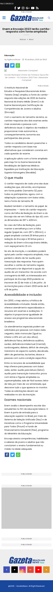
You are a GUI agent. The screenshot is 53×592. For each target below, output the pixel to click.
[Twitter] (18, 8)
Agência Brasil (13, 59)
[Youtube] (32, 8)
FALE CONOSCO (6, 3)
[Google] (28, 8)
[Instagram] (23, 8)
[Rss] (37, 8)
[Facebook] (15, 8)
